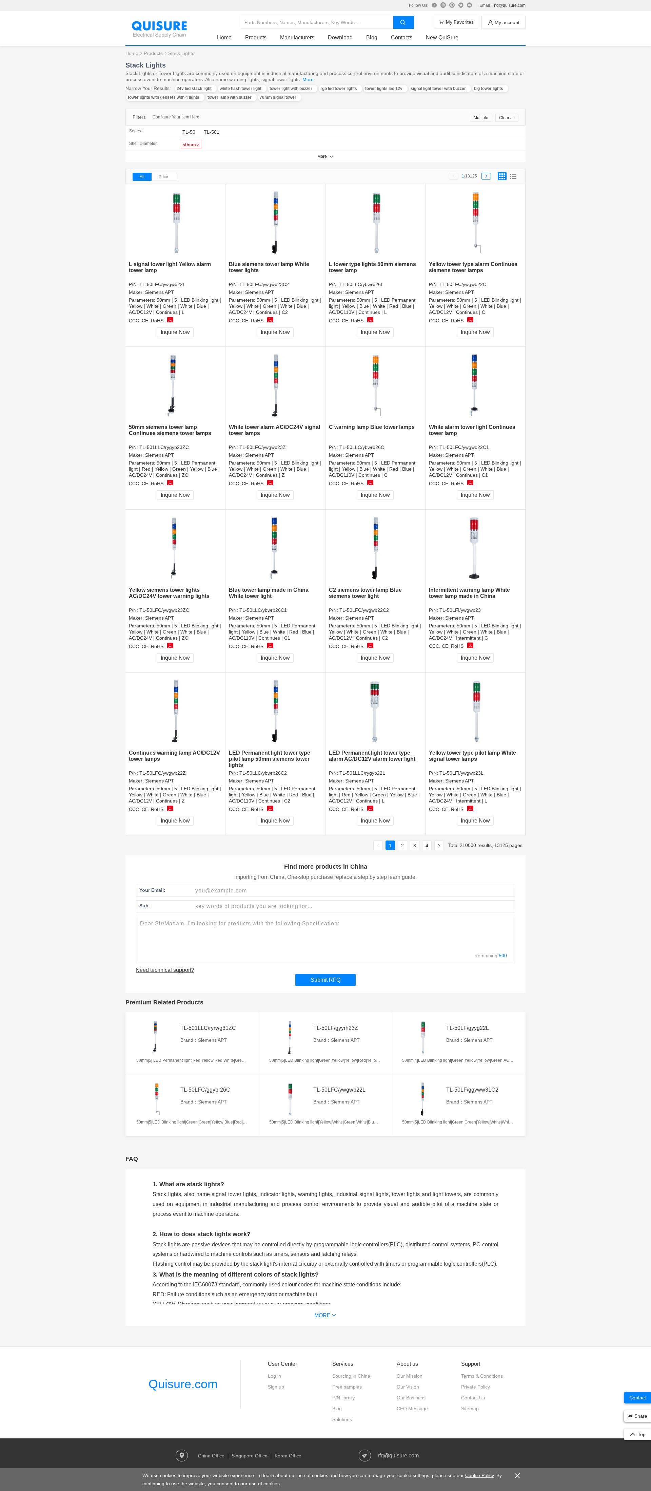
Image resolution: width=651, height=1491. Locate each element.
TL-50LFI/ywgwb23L (461, 773)
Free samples (347, 1387)
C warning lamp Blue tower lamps (372, 427)
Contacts (401, 37)
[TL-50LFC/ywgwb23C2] (275, 222)
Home (224, 37)
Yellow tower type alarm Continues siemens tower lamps (473, 267)
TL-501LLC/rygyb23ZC (164, 447)
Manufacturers (297, 37)
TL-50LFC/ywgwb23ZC (164, 610)
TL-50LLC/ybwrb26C (361, 447)
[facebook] (434, 5)
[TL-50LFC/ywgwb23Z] (275, 385)
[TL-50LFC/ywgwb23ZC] (175, 548)
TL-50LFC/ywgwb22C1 (464, 447)
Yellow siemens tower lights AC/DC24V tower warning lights (169, 593)
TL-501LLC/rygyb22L (362, 773)
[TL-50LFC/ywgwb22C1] (475, 385)
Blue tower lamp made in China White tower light (269, 593)
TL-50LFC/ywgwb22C (462, 284)
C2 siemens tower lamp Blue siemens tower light (365, 593)
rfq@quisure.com (510, 5)
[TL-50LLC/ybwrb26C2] (275, 711)
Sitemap (470, 1408)
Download (340, 37)
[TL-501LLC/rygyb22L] (375, 711)
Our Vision (408, 1387)
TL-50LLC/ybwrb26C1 (263, 610)
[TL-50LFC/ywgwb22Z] (175, 711)
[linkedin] (469, 5)
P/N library (343, 1397)
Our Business (411, 1397)
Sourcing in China (351, 1376)
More (308, 79)
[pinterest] (452, 5)
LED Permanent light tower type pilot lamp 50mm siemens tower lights (269, 759)
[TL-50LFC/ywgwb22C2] (375, 548)
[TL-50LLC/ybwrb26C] (375, 385)
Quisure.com (183, 1384)
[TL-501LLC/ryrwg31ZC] (156, 1037)
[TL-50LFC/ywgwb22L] (175, 222)
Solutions (342, 1419)
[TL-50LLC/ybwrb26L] (375, 222)
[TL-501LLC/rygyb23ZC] (175, 385)
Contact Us (473, 1397)
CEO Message (412, 1408)
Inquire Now (175, 332)
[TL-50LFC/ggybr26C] (156, 1099)
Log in (274, 1376)
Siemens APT (159, 292)
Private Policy (475, 1387)
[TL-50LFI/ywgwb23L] (475, 711)
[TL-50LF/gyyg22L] (422, 1037)
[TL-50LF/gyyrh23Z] (289, 1037)
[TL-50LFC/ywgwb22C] (475, 222)
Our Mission (409, 1376)
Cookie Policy (479, 1475)
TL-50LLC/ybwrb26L (361, 284)
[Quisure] (159, 35)
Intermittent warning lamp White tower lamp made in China (469, 593)
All (142, 176)
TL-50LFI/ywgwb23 (460, 610)
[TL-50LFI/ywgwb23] (475, 548)
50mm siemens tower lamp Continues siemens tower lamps (170, 430)
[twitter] (460, 5)
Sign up (276, 1387)
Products (256, 37)
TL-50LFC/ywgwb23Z (262, 447)
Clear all (507, 117)
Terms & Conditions (482, 1376)
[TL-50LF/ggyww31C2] (422, 1099)
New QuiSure (442, 37)
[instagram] (443, 5)
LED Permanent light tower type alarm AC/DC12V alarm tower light (372, 756)
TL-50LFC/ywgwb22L (162, 284)
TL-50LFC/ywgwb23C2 (264, 284)
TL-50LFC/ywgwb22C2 (364, 610)
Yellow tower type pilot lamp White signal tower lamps (472, 756)
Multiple (481, 117)
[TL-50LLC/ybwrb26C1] (275, 548)
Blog (371, 37)
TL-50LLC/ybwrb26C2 (263, 773)
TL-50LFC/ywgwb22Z (162, 773)
